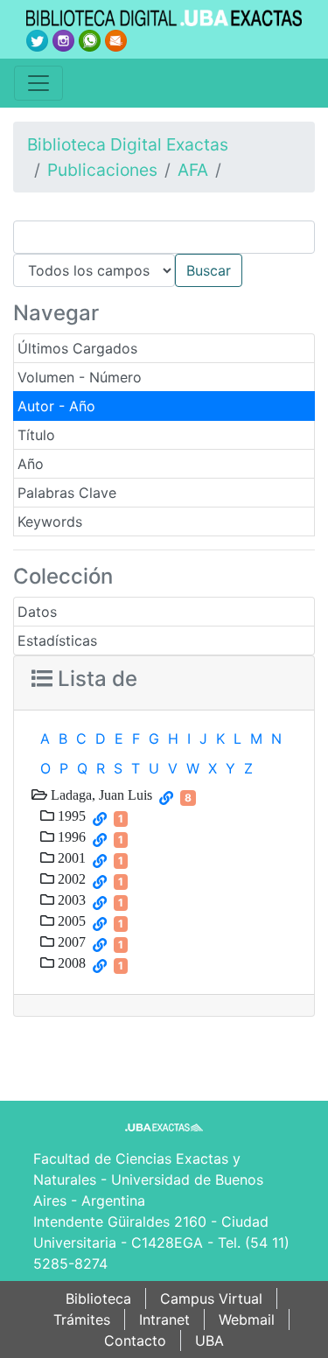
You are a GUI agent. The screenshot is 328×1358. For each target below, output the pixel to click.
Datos (37, 611)
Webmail (247, 1319)
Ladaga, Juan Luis (99, 795)
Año (30, 463)
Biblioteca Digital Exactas (127, 144)
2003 (70, 899)
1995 (70, 815)
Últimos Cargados (77, 348)
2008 (70, 963)
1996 (70, 837)
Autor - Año (56, 406)
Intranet (164, 1319)
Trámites (81, 1319)
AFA (193, 169)
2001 (70, 857)
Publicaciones (102, 169)
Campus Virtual (211, 1298)
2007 (70, 941)
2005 (70, 921)
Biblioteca (98, 1298)
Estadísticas (57, 640)
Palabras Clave (66, 492)
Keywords (49, 521)
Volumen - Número (79, 377)
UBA (209, 1340)
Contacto (135, 1340)
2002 (70, 879)
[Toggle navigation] (38, 83)
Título (36, 435)
